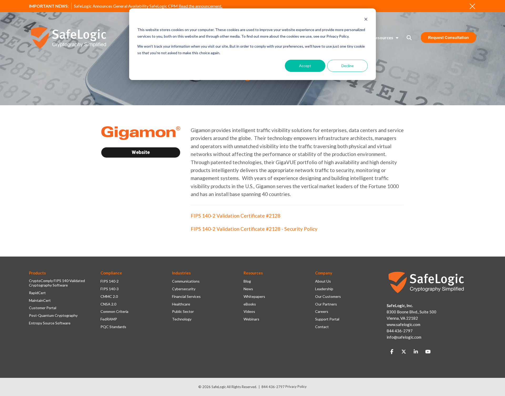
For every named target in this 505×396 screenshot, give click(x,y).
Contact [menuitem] (322, 327)
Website (141, 152)
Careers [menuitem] (321, 311)
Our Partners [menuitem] (326, 304)
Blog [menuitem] (247, 281)
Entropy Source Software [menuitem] (49, 323)
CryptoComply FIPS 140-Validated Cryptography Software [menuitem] (57, 283)
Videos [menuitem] (249, 311)
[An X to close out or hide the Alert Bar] (472, 6)
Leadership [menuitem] (324, 289)
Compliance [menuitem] (111, 272)
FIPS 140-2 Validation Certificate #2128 (235, 216)
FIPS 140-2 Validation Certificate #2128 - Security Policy (254, 229)
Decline (347, 65)
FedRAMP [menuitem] (108, 319)
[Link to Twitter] (404, 352)
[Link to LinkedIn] (416, 352)
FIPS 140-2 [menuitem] (109, 281)
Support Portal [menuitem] (327, 319)
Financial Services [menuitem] (186, 296)
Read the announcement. (200, 5)
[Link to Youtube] (428, 352)
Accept (305, 65)
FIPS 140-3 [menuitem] (109, 289)
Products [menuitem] (37, 272)
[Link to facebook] (392, 352)
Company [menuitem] (323, 272)
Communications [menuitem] (186, 281)
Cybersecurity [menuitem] (183, 289)
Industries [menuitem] (181, 272)
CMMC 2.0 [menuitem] (109, 296)
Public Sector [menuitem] (183, 311)
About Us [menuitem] (323, 281)
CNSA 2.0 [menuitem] (108, 304)
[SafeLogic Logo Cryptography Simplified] (68, 37)
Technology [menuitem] (181, 319)
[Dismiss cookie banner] (366, 20)
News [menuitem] (248, 289)
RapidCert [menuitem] (37, 293)
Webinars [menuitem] (251, 319)
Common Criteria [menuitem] (114, 311)
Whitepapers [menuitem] (254, 296)
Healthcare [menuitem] (181, 304)
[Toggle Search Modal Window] (409, 38)
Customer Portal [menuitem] (42, 308)
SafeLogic (218, 387)
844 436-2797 (273, 387)
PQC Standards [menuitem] (113, 327)
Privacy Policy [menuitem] (296, 386)
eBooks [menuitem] (250, 304)
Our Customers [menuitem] (328, 296)
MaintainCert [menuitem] (40, 300)
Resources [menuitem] (383, 37)
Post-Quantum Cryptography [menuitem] (53, 315)
